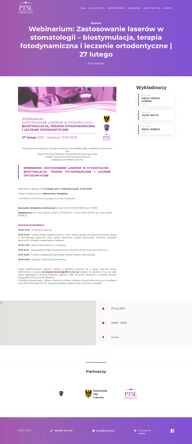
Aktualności (134, 8)
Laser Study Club (152, 8)
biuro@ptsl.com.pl (105, 430)
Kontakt (168, 8)
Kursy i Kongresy (116, 8)
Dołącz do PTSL (97, 8)
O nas (83, 8)
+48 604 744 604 (63, 430)
